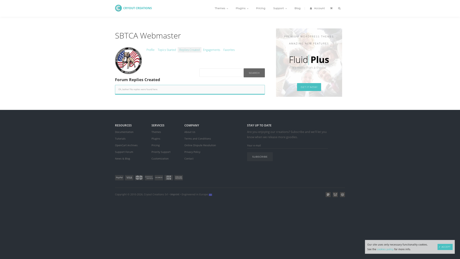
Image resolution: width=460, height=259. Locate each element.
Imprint (174, 194)
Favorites (229, 50)
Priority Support (161, 152)
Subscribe (260, 156)
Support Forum (124, 152)
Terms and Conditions (197, 138)
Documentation (124, 132)
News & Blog (122, 158)
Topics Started (167, 50)
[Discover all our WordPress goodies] (342, 196)
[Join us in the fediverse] (327, 196)
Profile (150, 50)
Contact (189, 158)
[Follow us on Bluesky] (334, 196)
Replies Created (189, 50)
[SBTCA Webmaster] (128, 72)
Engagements (211, 50)
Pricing (155, 145)
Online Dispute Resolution (200, 145)
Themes (156, 132)
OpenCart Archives (126, 145)
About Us (189, 132)
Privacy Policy (192, 152)
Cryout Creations (137, 8)
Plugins (155, 138)
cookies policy (385, 249)
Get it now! (309, 87)
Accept (445, 247)
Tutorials (120, 138)
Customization (160, 158)
